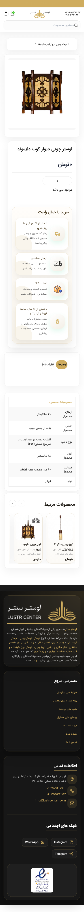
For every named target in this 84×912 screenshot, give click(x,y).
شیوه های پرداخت (68, 709)
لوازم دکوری (40, 651)
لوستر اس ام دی (25, 642)
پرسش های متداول (67, 718)
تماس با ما (71, 742)
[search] (76, 25)
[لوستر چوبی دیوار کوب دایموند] (42, 94)
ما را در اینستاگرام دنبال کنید (42, 3)
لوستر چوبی (25, 638)
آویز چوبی (39, 647)
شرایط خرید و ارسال (67, 693)
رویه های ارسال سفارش (65, 701)
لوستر (37, 638)
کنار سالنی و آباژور (57, 647)
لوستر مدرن (58, 642)
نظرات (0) (48, 364)
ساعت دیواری (56, 651)
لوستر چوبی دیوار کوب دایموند (52, 44)
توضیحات (61, 364)
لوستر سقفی (43, 642)
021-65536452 (72, 13)
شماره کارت (71, 734)
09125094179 (71, 15)
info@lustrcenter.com (50, 801)
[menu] (6, 13)
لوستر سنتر (71, 629)
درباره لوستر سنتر (69, 726)
